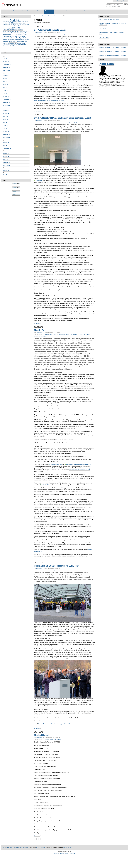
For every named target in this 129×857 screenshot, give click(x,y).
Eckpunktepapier (7, 28)
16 (43, 839)
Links (66, 11)
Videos (76, 11)
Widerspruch (16, 46)
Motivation (5, 41)
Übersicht (56, 853)
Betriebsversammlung (9, 24)
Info (7, 35)
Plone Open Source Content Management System (16, 847)
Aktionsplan (6, 21)
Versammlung (22, 44)
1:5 (37, 726)
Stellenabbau (57, 122)
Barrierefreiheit (64, 853)
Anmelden (116, 1)
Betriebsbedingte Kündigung (69, 122)
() (5, 58)
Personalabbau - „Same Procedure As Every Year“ (56, 565)
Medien (86, 11)
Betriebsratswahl (20, 23)
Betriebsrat (80, 122)
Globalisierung (6, 33)
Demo (46, 570)
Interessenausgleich (64, 334)
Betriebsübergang (21, 24)
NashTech (13, 41)
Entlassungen (62, 34)
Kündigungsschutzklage (84, 334)
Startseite (5, 11)
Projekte (47, 11)
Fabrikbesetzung (8, 29)
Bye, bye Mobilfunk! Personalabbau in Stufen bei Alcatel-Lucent (62, 117)
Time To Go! (39, 330)
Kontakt (72, 853)
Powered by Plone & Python (64, 851)
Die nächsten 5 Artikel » (89, 839)
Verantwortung (14, 44)
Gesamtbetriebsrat (18, 31)
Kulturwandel (48, 34)
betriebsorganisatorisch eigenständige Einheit (78, 464)
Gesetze (26, 31)
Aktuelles (15, 11)
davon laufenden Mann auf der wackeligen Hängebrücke (49, 100)
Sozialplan (44, 336)
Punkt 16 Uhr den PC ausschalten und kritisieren (112, 47)
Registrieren (123, 1)
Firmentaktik (39, 180)
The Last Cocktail (41, 734)
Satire (51, 739)
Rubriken (5, 16)
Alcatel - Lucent (58, 16)
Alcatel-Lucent (39, 32)
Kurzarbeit (5, 38)
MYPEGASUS (45, 485)
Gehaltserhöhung (7, 31)
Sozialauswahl (48, 334)
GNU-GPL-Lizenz (67, 847)
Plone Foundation (40, 847)
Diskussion (55, 34)
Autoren (101, 59)
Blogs (56, 11)
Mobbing (27, 39)
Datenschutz (10, 26)
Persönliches (25, 11)
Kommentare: (37, 111)
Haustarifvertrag (18, 33)
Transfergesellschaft (56, 464)
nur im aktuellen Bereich (114, 6)
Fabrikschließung (18, 29)
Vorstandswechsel (8, 46)
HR (11, 33)
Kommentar (77, 34)
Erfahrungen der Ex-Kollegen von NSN (79, 469)
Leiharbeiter (37, 336)
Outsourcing (22, 41)
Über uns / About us (37, 11)
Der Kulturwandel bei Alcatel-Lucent (50, 29)
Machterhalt (70, 34)
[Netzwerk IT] (11, 4)
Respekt (5, 43)
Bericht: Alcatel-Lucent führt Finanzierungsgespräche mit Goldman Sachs (58, 724)
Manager (55, 334)
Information (12, 35)
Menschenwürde (49, 122)
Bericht (14, 20)
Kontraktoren (13, 36)
